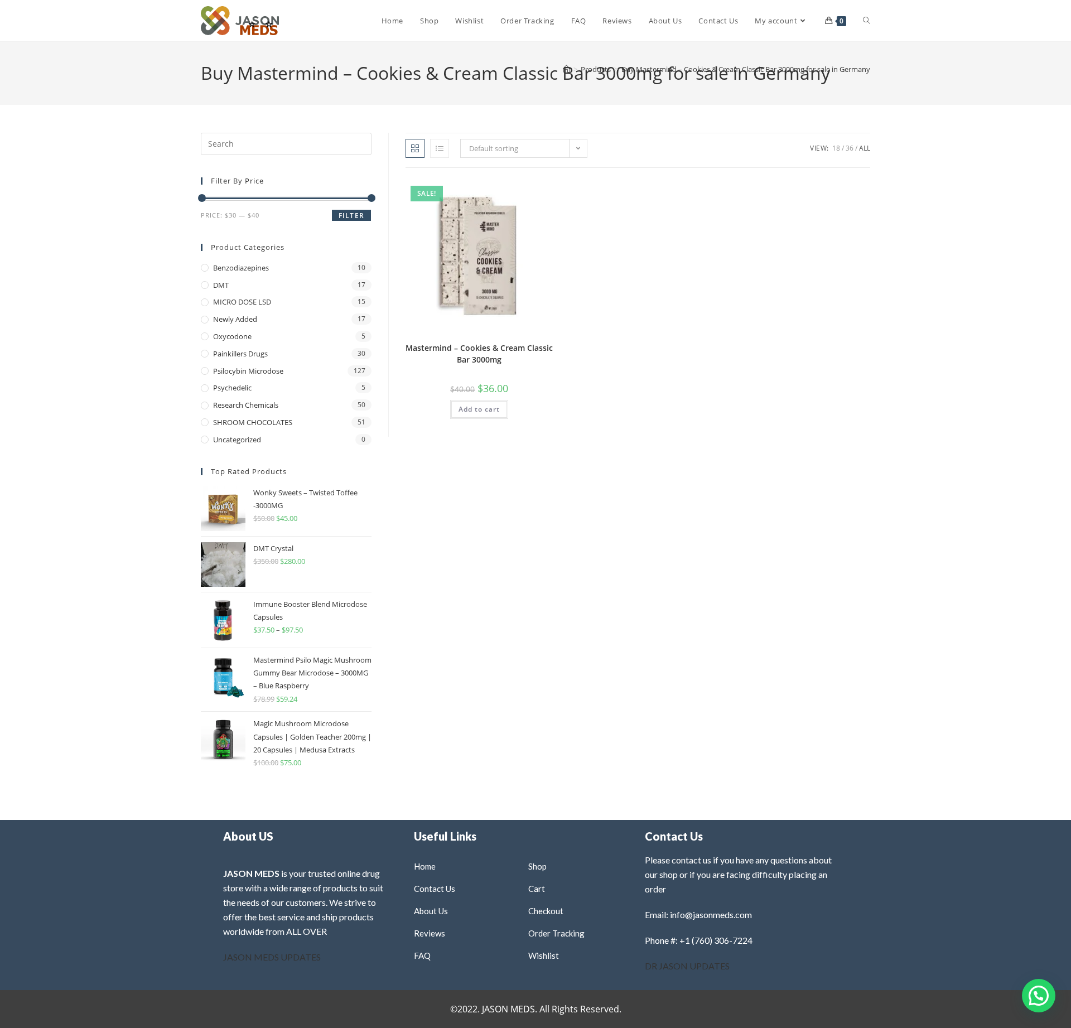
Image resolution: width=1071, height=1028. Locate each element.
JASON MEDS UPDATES (272, 957)
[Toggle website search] (867, 20)
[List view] (439, 148)
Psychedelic (232, 388)
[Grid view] (415, 148)
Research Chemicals (245, 405)
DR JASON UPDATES (687, 966)
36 (849, 148)
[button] (518, 192)
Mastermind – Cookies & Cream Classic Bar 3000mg (479, 353)
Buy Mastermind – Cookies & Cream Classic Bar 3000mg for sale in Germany (745, 69)
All (864, 148)
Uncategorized (237, 440)
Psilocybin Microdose (248, 371)
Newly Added (235, 319)
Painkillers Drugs (240, 354)
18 (836, 148)
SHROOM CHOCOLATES (252, 422)
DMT (221, 285)
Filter (351, 215)
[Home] (566, 69)
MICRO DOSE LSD (242, 302)
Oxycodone (232, 336)
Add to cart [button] (479, 409)
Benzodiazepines (241, 268)
